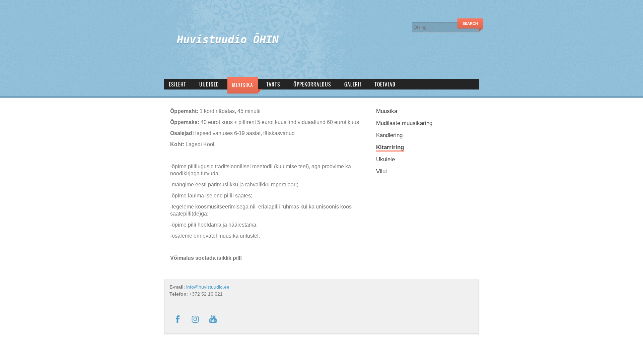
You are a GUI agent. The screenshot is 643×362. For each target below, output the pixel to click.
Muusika (242, 84)
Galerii (352, 84)
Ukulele (385, 159)
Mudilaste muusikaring (404, 123)
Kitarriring (390, 147)
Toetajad (385, 84)
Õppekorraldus (312, 84)
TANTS (273, 84)
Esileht (177, 84)
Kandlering (389, 135)
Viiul (381, 171)
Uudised (209, 84)
